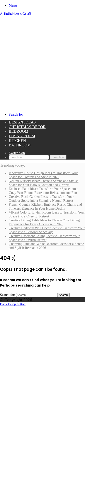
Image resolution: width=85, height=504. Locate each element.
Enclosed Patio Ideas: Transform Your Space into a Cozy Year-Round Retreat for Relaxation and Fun (43, 191)
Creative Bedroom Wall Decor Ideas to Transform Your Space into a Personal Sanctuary (47, 230)
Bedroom (18, 131)
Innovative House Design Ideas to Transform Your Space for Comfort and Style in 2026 (43, 175)
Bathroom (20, 145)
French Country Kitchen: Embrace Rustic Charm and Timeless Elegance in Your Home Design (45, 206)
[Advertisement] (42, 61)
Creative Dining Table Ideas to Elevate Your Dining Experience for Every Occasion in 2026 (44, 222)
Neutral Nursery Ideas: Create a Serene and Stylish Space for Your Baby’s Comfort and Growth (43, 183)
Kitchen (17, 140)
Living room (22, 136)
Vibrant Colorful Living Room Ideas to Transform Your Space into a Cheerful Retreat (47, 214)
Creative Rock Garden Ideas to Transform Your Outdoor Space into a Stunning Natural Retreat (41, 198)
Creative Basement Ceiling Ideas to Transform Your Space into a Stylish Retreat (44, 238)
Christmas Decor (27, 127)
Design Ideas (22, 122)
